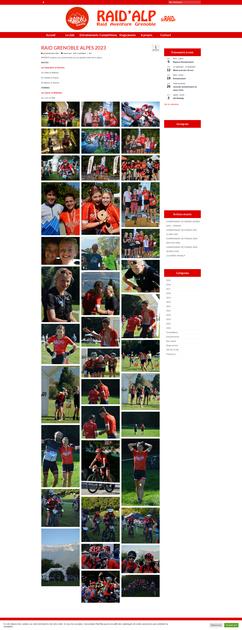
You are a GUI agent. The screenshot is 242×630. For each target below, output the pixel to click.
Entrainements (172, 337)
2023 (74, 53)
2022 (168, 311)
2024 (168, 319)
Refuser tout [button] (216, 625)
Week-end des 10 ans (183, 70)
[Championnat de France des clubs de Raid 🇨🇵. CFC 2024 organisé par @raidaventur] (187, 197)
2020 (168, 302)
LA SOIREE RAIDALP (175, 256)
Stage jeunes (172, 345)
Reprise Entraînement (183, 62)
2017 (168, 289)
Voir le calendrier (171, 104)
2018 (168, 293)
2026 (168, 328)
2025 (168, 324)
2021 (168, 306)
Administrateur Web (52, 53)
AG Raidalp (178, 98)
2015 (168, 280)
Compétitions (81, 53)
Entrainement (179, 78)
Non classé (171, 341)
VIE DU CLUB (172, 350)
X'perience (171, 354)
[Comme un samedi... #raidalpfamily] (187, 152)
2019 (168, 298)
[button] (60, 114)
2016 (168, 285)
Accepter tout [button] (231, 625)
